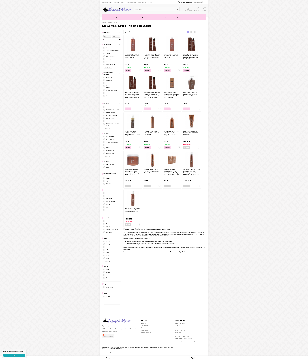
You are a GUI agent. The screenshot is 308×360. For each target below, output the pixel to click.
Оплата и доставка (106, 2)
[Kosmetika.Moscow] (120, 321)
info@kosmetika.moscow (110, 331)
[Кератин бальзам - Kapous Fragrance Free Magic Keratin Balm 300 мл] (152, 121)
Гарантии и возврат (131, 2)
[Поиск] (178, 9)
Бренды (110, 22)
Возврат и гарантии (180, 330)
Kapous (115, 22)
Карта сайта (178, 332)
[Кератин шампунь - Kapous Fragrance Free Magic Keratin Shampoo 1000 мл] (133, 44)
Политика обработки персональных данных (186, 341)
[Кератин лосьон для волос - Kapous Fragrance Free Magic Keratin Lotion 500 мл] (191, 83)
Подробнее (20, 353)
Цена (140, 32)
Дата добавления (129, 32)
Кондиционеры (145, 327)
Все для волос (144, 330)
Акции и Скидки (142, 2)
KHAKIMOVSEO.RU (126, 352)
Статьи (150, 2)
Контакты (116, 2)
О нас (122, 2)
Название (148, 32)
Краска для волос (145, 325)
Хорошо (14, 355)
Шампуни (143, 323)
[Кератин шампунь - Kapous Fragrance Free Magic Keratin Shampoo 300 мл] (152, 160)
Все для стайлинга (146, 332)
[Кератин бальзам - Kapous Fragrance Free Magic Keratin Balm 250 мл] (191, 121)
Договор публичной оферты (182, 336)
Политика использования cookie (183, 338)
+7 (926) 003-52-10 (186, 2)
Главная (104, 22)
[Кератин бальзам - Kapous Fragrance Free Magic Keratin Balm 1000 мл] (172, 44)
